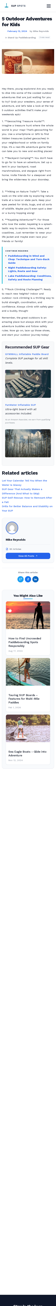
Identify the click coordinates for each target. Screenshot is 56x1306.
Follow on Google (17, 1301)
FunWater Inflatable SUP (20, 404)
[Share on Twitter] (20, 579)
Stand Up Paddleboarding (22, 37)
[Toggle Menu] (48, 5)
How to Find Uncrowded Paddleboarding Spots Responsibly (24, 642)
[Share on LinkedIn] (35, 579)
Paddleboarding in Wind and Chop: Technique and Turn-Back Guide (28, 259)
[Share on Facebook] (28, 579)
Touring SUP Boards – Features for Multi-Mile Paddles (24, 698)
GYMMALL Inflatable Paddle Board (27, 354)
